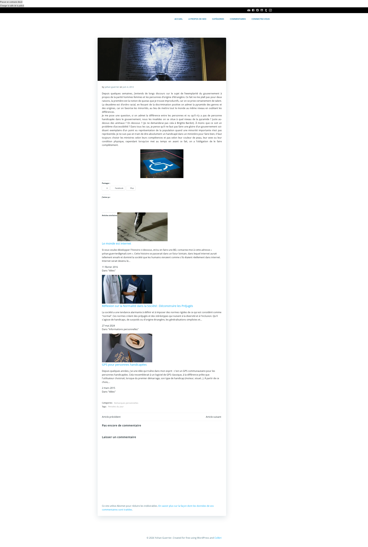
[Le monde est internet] (142, 226)
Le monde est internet (116, 243)
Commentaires (238, 19)
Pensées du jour (116, 406)
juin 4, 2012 (128, 87)
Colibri (218, 537)
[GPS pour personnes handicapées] (127, 347)
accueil (179, 19)
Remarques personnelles (126, 403)
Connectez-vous (261, 19)
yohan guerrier (112, 87)
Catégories (218, 19)
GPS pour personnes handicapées (124, 364)
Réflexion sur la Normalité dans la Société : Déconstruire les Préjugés (147, 306)
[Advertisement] (250, 86)
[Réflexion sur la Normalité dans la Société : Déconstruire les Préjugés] (127, 289)
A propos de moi (197, 19)
